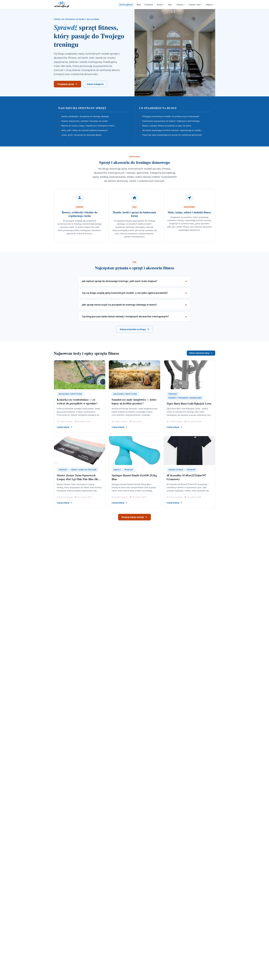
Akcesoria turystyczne (70, 394)
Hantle (117, 470)
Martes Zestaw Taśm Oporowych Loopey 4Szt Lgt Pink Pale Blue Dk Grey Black (77, 479)
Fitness (180, 4)
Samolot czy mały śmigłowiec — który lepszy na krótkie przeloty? (134, 402)
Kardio (160, 4)
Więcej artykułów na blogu (133, 329)
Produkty (149, 4)
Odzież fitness (175, 470)
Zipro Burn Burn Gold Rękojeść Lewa (189, 403)
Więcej (209, 4)
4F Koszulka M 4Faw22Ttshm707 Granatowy (186, 477)
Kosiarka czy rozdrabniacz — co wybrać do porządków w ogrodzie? (77, 402)
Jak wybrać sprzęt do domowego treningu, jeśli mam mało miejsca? (119, 281)
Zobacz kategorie (95, 84)
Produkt (172, 394)
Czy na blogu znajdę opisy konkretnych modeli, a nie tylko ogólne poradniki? (125, 292)
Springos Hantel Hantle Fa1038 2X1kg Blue (134, 477)
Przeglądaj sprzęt (65, 84)
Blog (139, 4)
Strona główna (126, 4)
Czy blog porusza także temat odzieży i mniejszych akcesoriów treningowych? (125, 316)
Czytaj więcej (63, 427)
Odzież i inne (195, 4)
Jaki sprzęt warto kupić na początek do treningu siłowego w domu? (119, 304)
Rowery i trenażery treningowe (185, 398)
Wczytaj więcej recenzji (133, 517)
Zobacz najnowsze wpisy (199, 353)
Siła (169, 4)
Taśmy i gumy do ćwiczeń (84, 470)
